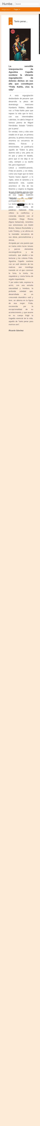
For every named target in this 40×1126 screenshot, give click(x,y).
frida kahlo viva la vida (24, 199)
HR (21, 195)
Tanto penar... (21, 21)
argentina (20, 198)
